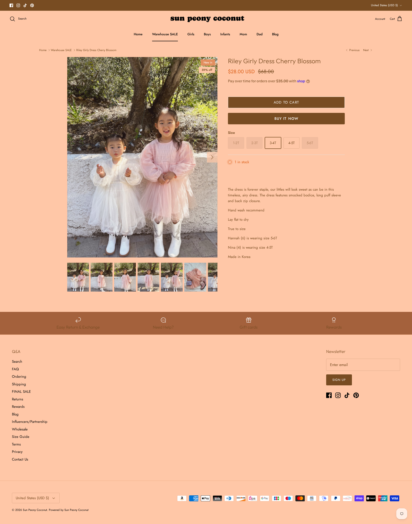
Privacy (17, 451)
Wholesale (20, 429)
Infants (225, 34)
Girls (190, 34)
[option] (142, 157)
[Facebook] (11, 5)
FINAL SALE (21, 391)
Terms (16, 444)
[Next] (212, 157)
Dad (260, 34)
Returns (17, 399)
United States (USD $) (384, 5)
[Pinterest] (32, 5)
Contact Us (20, 459)
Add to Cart (286, 102)
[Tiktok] (25, 5)
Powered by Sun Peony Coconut (68, 510)
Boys (207, 34)
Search (17, 361)
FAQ (15, 369)
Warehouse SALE (165, 34)
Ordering (19, 376)
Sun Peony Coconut (35, 510)
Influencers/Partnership (29, 421)
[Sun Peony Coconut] (206, 19)
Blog (275, 34)
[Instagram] (18, 5)
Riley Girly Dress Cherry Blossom (96, 50)
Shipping (19, 384)
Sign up (339, 379)
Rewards (18, 406)
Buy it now (286, 118)
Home (138, 34)
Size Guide (20, 436)
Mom (243, 34)
